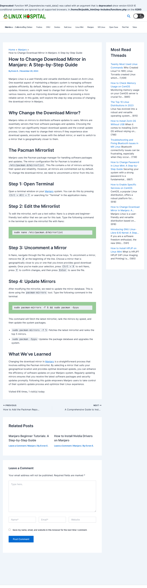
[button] (129, 16)
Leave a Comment (17, 445)
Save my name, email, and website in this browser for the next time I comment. (50, 530)
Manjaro (49, 191)
